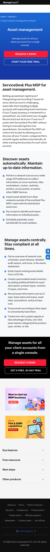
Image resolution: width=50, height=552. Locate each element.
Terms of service (34, 505)
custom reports (33, 316)
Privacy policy (37, 510)
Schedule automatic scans (20, 219)
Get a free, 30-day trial (26, 370)
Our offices (40, 520)
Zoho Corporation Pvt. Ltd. (24, 542)
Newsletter (10, 520)
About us (11, 505)
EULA (21, 505)
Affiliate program (33, 515)
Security (9, 510)
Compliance (22, 510)
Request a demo (25, 54)
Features (12, 17)
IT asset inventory (18, 112)
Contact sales (25, 520)
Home (3, 17)
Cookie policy (15, 515)
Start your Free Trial (26, 61)
